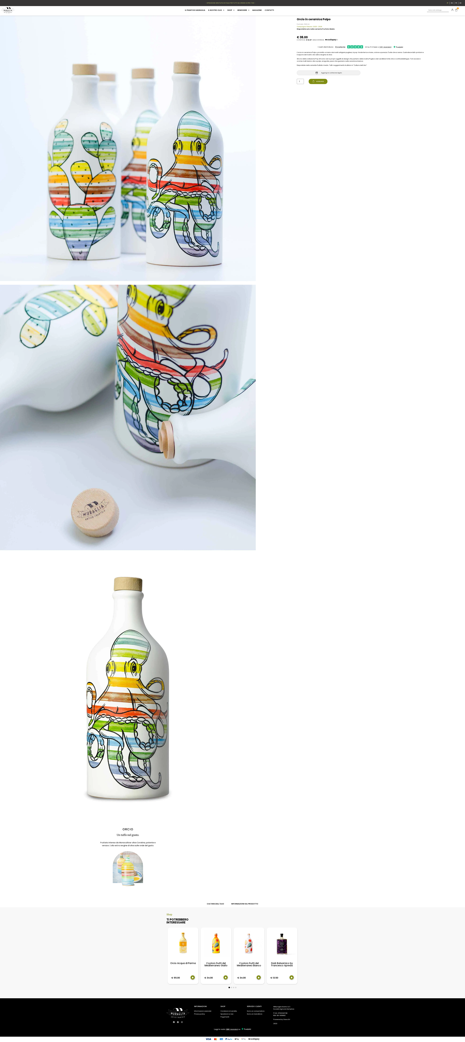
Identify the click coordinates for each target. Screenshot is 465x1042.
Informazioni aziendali (202, 1011)
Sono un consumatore (255, 1011)
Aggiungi (320, 81)
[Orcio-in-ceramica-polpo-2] (128, 419)
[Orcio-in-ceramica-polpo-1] (128, 150)
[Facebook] (174, 1022)
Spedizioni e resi (227, 1014)
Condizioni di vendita (229, 1011)
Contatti (269, 10)
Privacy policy (199, 1014)
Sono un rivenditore (254, 1014)
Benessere (242, 10)
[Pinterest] (178, 1022)
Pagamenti (225, 1017)
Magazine (257, 10)
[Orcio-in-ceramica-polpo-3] (128, 688)
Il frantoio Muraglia (195, 10)
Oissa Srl (286, 1019)
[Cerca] (447, 10)
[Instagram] (182, 1022)
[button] (229, 987)
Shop (229, 10)
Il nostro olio (215, 10)
